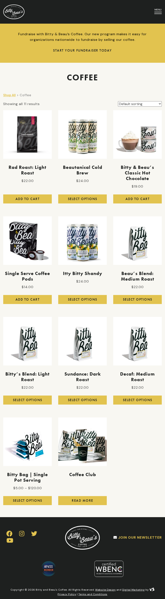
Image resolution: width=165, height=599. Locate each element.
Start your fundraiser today (82, 50)
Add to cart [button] (27, 199)
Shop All (9, 95)
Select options (82, 199)
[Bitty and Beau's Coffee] (70, 11)
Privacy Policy (67, 594)
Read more (82, 500)
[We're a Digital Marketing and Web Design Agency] (152, 589)
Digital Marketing (133, 589)
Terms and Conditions (92, 594)
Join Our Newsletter (140, 537)
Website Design (105, 589)
